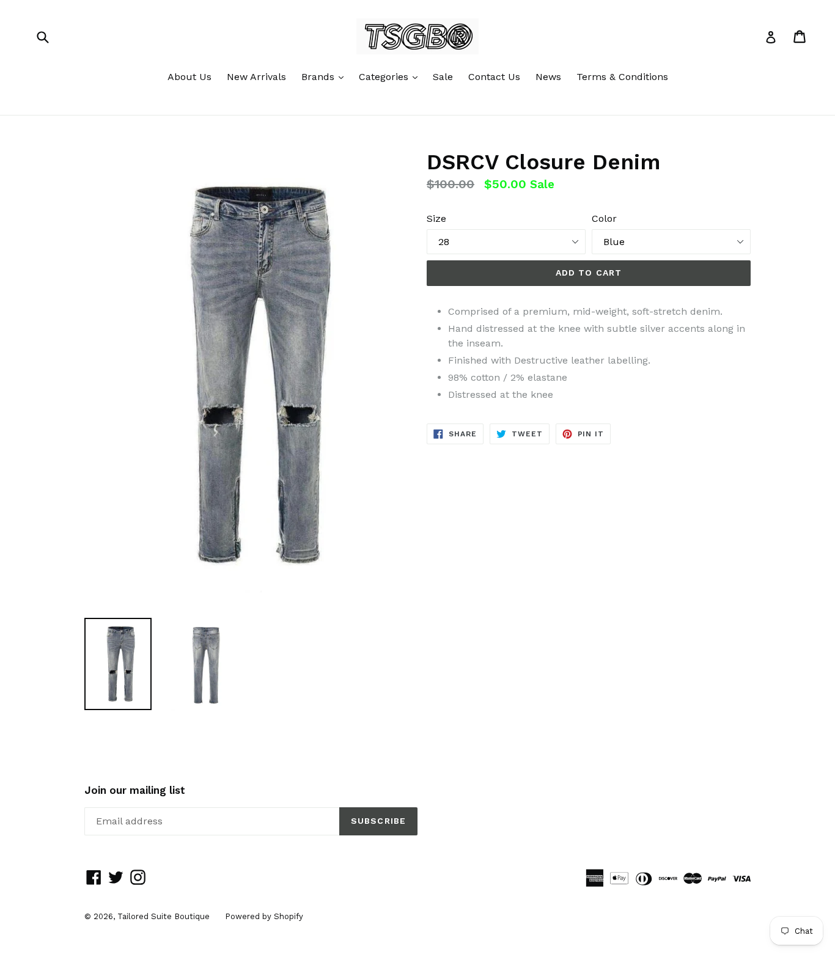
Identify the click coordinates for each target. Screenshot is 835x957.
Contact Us (494, 76)
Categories (391, 76)
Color (604, 218)
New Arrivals (256, 76)
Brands (325, 76)
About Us (189, 76)
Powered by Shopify (264, 916)
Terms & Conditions (622, 76)
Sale (443, 76)
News (548, 76)
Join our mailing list (134, 790)
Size (436, 218)
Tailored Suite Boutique (163, 916)
